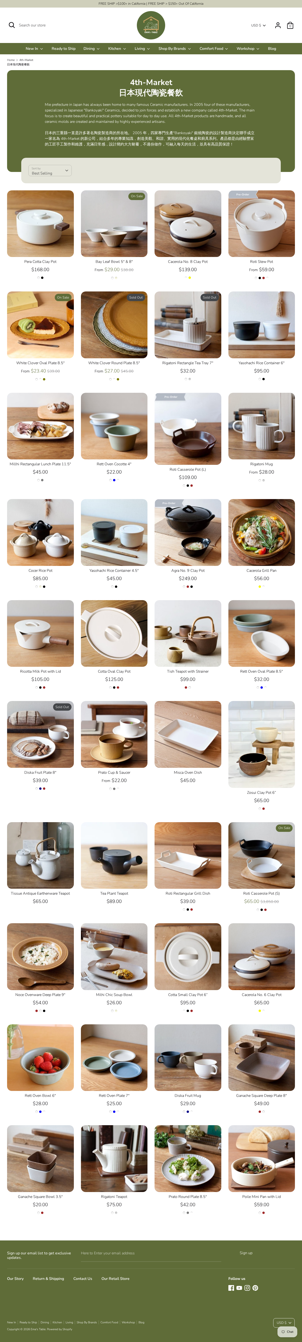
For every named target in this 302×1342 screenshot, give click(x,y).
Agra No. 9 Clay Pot (188, 570)
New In (32, 48)
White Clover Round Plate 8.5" (114, 363)
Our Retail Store (115, 1278)
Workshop (246, 48)
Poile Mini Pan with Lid (261, 1196)
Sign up (246, 1253)
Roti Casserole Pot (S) (261, 893)
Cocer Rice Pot (40, 570)
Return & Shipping (48, 1278)
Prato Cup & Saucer (114, 772)
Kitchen (115, 48)
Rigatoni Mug (261, 464)
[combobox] (50, 170)
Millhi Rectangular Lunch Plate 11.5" (40, 464)
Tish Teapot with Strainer (188, 671)
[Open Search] (12, 25)
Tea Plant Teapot (114, 893)
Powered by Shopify (59, 1329)
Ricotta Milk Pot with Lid (40, 671)
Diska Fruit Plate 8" (40, 772)
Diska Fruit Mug (188, 1095)
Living (140, 48)
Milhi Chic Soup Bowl (114, 994)
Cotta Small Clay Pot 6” (188, 994)
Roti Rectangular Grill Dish (188, 893)
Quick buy (40, 249)
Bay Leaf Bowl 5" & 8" (114, 261)
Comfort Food (212, 48)
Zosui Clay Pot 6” (261, 792)
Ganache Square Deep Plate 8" (261, 1095)
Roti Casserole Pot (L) (188, 469)
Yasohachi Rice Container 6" (262, 363)
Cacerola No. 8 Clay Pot (188, 261)
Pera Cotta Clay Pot (40, 261)
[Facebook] (231, 1288)
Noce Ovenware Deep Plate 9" (40, 994)
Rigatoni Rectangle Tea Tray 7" (187, 363)
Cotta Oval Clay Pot (114, 671)
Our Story (15, 1278)
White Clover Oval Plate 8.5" (40, 363)
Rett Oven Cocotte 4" (114, 464)
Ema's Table (38, 1329)
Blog (272, 48)
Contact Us (82, 1278)
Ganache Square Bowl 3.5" (40, 1196)
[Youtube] (239, 1288)
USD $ (256, 25)
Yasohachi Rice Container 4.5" (114, 570)
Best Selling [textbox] (42, 173)
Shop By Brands (173, 48)
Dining (90, 48)
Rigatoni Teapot (114, 1196)
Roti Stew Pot (261, 261)
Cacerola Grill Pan (262, 570)
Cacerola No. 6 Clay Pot (261, 994)
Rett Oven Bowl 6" (40, 1095)
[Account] (278, 23)
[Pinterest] (255, 1288)
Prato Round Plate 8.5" (188, 1196)
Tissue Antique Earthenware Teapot (40, 893)
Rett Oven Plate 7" (114, 1095)
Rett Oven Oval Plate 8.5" (261, 671)
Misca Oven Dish (188, 772)
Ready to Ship (64, 48)
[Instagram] (247, 1288)
